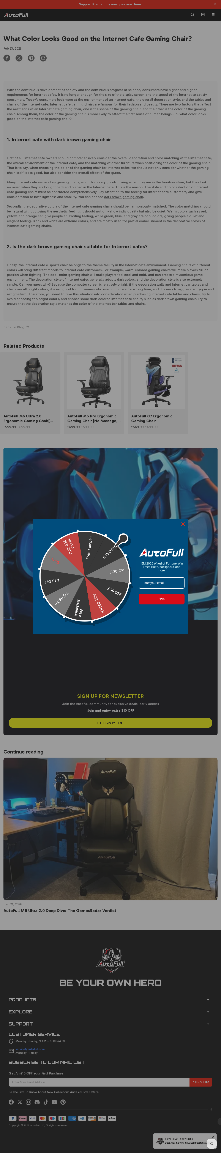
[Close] (183, 524)
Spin (162, 599)
